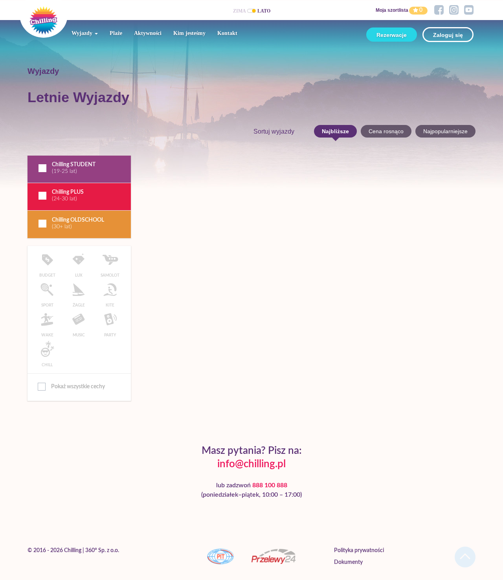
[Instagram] (454, 10)
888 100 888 (269, 485)
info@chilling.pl (251, 464)
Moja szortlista (392, 10)
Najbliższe (335, 131)
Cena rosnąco (386, 131)
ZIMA (239, 11)
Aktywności (148, 33)
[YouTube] (469, 10)
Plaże (116, 33)
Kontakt (227, 33)
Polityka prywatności (359, 550)
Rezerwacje (391, 35)
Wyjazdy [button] (83, 33)
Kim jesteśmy (189, 33)
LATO (263, 11)
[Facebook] (439, 10)
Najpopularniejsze (445, 131)
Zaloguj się (448, 35)
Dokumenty (348, 562)
